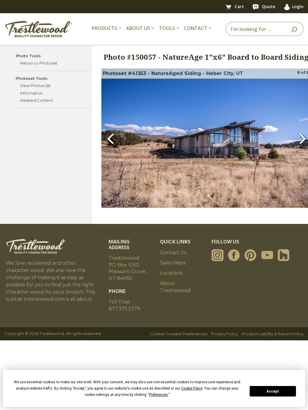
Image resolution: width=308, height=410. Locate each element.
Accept (272, 391)
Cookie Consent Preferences (178, 333)
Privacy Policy (224, 333)
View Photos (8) (35, 85)
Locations (171, 273)
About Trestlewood (175, 286)
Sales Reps (173, 263)
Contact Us (173, 252)
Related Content (36, 100)
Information (31, 93)
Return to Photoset (38, 63)
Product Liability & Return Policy (272, 333)
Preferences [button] (158, 395)
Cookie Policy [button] (191, 388)
